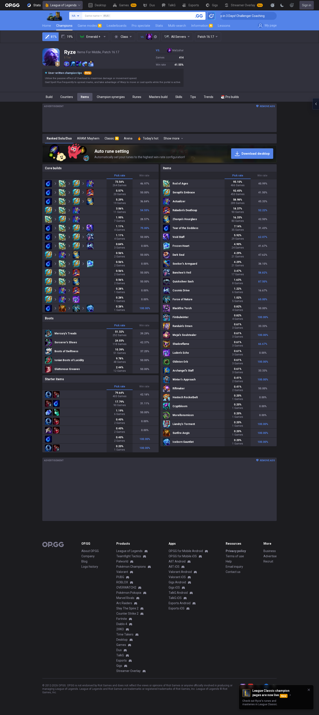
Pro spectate (141, 26)
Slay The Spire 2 (127, 608)
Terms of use (235, 556)
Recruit (268, 561)
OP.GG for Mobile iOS (183, 556)
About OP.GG (90, 551)
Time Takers (124, 634)
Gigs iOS (174, 587)
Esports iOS (176, 608)
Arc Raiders (124, 603)
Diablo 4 (121, 624)
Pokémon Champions (131, 566)
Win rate (144, 175)
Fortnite (121, 618)
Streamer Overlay (128, 671)
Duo (119, 650)
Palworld (122, 561)
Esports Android (180, 603)
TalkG (120, 655)
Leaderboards (117, 26)
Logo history (89, 566)
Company (88, 556)
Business (269, 551)
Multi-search (177, 26)
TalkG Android (178, 592)
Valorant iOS (177, 577)
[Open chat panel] (315, 103)
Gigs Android (177, 582)
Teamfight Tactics (128, 556)
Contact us (233, 572)
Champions (64, 26)
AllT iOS (174, 566)
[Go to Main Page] (12, 5)
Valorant (122, 572)
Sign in (306, 5)
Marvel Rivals (125, 598)
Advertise (270, 556)
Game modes (89, 26)
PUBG (120, 577)
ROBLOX (122, 582)
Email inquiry (234, 566)
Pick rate (119, 175)
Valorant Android (180, 572)
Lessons (224, 26)
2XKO (120, 629)
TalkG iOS (175, 598)
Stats (159, 26)
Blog (84, 561)
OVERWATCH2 (126, 587)
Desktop (122, 639)
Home (46, 26)
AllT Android (177, 561)
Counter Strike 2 (127, 613)
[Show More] (272, 5)
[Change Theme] (282, 5)
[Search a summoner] (199, 16)
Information (201, 26)
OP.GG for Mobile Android (186, 551)
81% (54, 36)
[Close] (309, 690)
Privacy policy (236, 551)
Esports (121, 660)
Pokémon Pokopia (128, 592)
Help (229, 561)
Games (121, 645)
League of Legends (63, 5)
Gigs (119, 665)
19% (70, 36)
